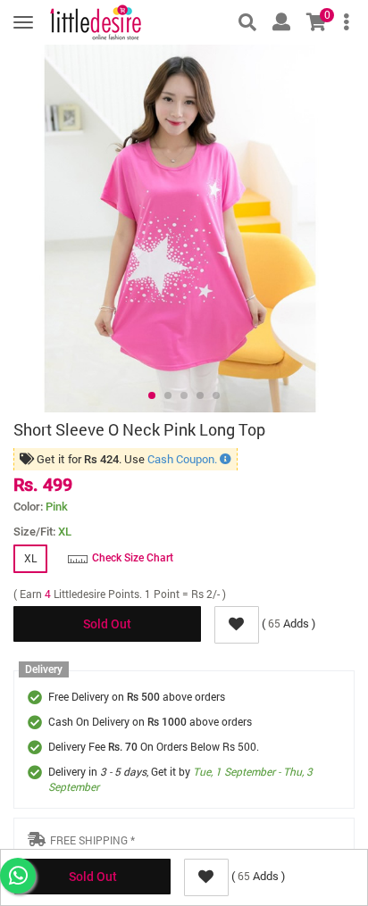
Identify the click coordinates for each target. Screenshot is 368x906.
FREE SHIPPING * (92, 840)
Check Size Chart (132, 558)
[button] (151, 395)
